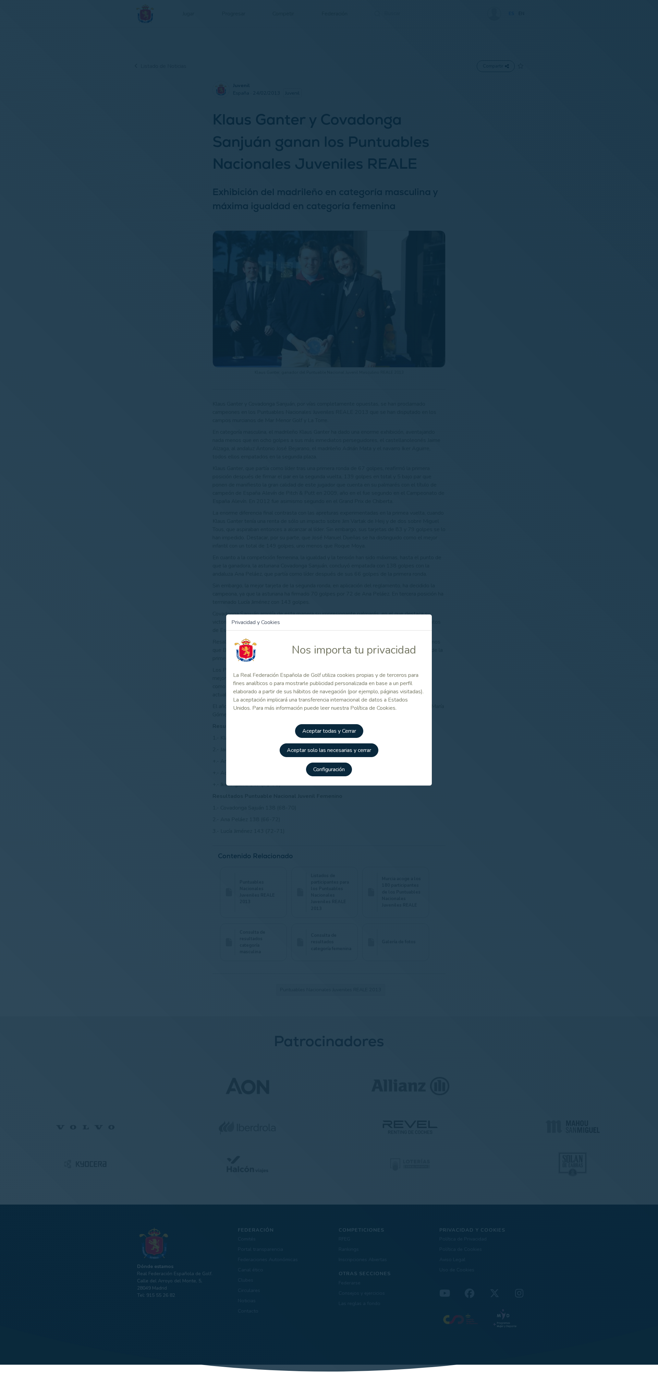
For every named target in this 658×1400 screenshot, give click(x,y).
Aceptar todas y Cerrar (329, 731)
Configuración (329, 769)
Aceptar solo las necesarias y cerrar (329, 750)
